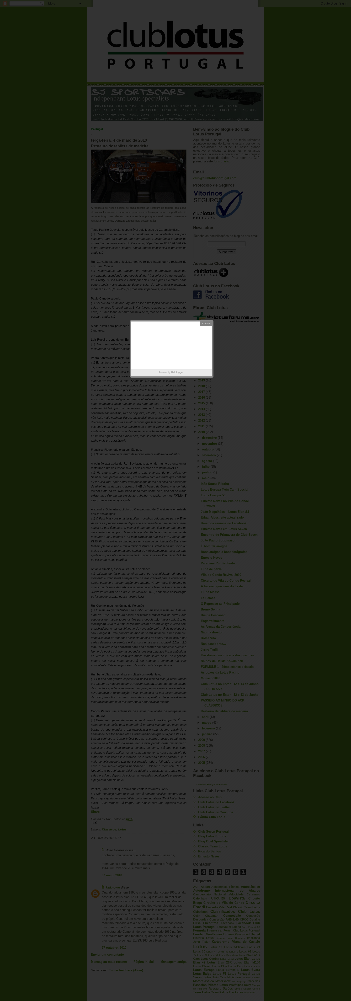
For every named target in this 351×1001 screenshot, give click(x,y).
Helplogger (177, 372)
